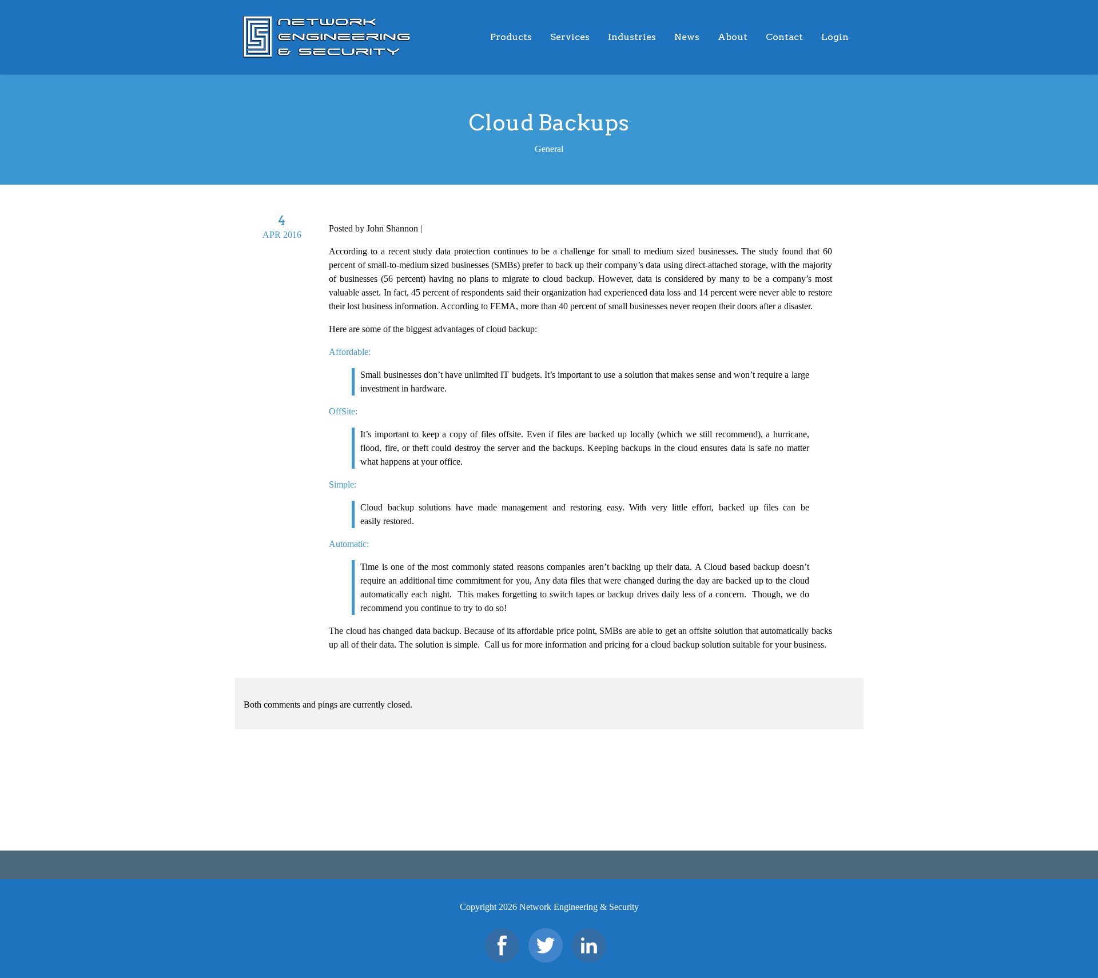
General (438, 228)
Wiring (1041, 805)
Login (835, 36)
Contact (784, 36)
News (686, 36)
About (732, 36)
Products (511, 36)
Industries (632, 36)
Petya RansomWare (78, 805)
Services (570, 36)
